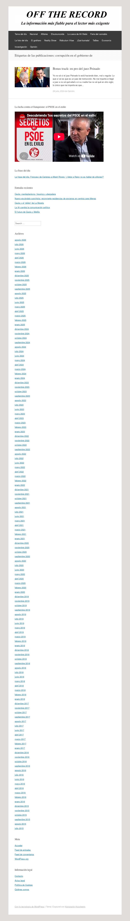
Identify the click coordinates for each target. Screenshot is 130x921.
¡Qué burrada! (83, 40)
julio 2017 (19, 725)
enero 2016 (20, 801)
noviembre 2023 (22, 386)
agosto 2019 (20, 614)
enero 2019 (20, 645)
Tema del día (21, 34)
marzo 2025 (20, 315)
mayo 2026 (20, 253)
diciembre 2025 (22, 275)
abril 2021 (19, 525)
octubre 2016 (21, 761)
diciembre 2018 (22, 649)
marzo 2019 (20, 636)
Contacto (19, 876)
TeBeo (96, 40)
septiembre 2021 (22, 502)
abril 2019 (19, 632)
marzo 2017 (20, 739)
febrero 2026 (20, 266)
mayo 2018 (20, 681)
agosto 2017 (20, 721)
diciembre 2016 (22, 752)
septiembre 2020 (22, 556)
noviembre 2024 (22, 333)
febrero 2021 (20, 534)
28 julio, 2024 (59, 91)
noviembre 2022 (22, 440)
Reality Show (50, 40)
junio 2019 (19, 623)
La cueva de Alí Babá (77, 34)
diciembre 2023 (22, 382)
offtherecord (28, 17)
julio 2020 (19, 565)
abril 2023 (19, 418)
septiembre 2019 (22, 609)
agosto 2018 (20, 667)
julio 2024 (19, 351)
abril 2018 (19, 685)
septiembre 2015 (22, 819)
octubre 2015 (21, 814)
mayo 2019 (20, 627)
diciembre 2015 (22, 805)
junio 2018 (19, 676)
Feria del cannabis (98, 34)
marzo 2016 (20, 792)
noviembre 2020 (22, 547)
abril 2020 (19, 578)
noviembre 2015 (22, 810)
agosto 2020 (20, 560)
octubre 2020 (21, 551)
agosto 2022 (20, 453)
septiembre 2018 (22, 663)
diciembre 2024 (22, 329)
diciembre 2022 (22, 435)
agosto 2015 (20, 823)
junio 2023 (19, 409)
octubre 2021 (21, 498)
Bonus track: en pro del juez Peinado (76, 68)
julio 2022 (19, 458)
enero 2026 (20, 271)
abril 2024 (19, 364)
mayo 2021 (20, 520)
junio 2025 (19, 302)
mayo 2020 (20, 574)
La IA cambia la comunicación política (32, 207)
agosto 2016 (20, 770)
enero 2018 (20, 699)
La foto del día (21, 40)
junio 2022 (19, 462)
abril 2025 (19, 311)
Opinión (33, 46)
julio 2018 (19, 672)
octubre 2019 (21, 605)
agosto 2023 (20, 400)
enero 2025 (20, 324)
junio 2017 (19, 730)
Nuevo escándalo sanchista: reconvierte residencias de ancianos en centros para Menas (55, 198)
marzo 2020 (20, 583)
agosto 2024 (20, 346)
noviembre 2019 (22, 600)
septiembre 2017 (22, 716)
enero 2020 (20, 592)
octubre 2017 (21, 712)
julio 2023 (19, 404)
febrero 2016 (20, 797)
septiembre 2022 (22, 449)
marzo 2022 (20, 476)
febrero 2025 (20, 320)
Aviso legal (20, 880)
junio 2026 (19, 248)
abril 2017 (19, 734)
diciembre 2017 (22, 703)
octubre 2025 (21, 284)
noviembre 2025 (22, 279)
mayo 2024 (20, 360)
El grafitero (36, 40)
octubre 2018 (21, 658)
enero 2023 (20, 431)
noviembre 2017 (22, 707)
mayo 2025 (20, 306)
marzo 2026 (20, 262)
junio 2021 (19, 516)
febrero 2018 (20, 694)
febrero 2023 (20, 427)
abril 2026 (19, 257)
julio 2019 (19, 618)
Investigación (21, 46)
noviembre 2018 (22, 654)
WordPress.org (21, 858)
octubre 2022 (21, 444)
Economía (106, 40)
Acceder (18, 845)
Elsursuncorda (57, 34)
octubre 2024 (21, 337)
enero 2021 (20, 538)
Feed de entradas (23, 849)
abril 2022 (19, 471)
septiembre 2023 (22, 395)
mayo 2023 (20, 413)
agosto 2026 (20, 239)
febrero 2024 (20, 373)
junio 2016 (19, 779)
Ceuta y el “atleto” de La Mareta (29, 202)
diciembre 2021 (22, 489)
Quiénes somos (22, 889)
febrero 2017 (20, 743)
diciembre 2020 (22, 542)
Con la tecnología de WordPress (29, 906)
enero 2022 (20, 485)
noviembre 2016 (22, 756)
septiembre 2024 (22, 342)
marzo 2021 (20, 529)
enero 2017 (20, 748)
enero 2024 (20, 378)
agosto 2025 (20, 293)
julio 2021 (19, 511)
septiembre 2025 (22, 288)
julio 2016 (19, 774)
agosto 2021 (20, 507)
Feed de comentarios (24, 854)
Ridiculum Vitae (66, 40)
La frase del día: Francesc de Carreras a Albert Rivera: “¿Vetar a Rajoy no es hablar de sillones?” (59, 176)
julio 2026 (19, 244)
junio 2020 (19, 569)
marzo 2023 (20, 422)
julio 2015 (19, 828)
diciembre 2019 (22, 596)
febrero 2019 (20, 641)
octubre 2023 (21, 391)
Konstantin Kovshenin (75, 906)
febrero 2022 (20, 480)
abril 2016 (19, 788)
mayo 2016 (20, 783)
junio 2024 (19, 355)
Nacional (34, 34)
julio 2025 (19, 297)
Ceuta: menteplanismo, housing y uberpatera (35, 194)
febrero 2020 (20, 587)
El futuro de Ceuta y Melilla (27, 211)
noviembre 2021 (22, 493)
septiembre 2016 (22, 765)
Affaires (44, 34)
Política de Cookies (24, 884)
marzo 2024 (20, 369)
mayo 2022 (20, 467)
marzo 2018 (20, 690)
